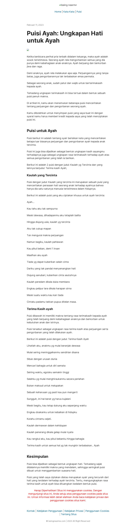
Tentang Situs (68, 514)
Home (58, 11)
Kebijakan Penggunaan (49, 511)
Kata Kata (68, 11)
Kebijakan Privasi (74, 511)
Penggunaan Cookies (97, 511)
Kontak (31, 511)
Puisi (79, 11)
